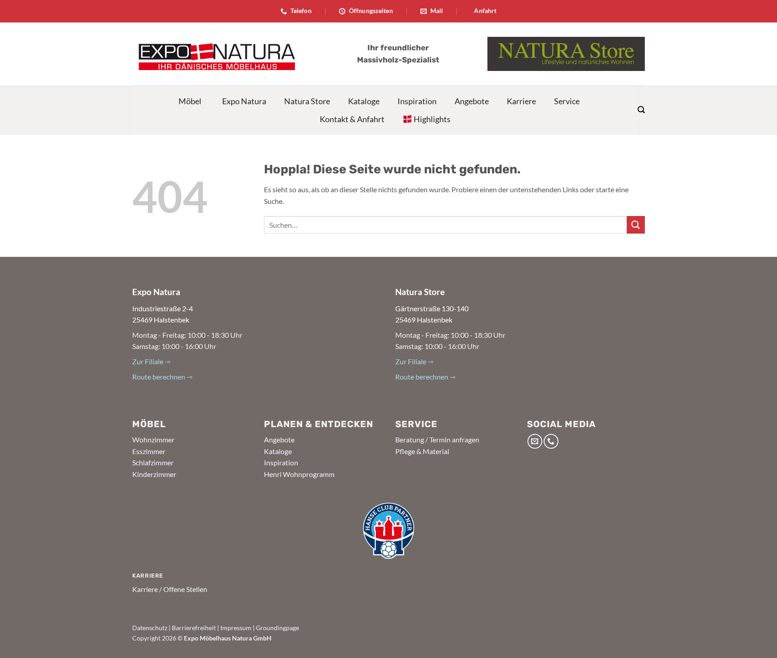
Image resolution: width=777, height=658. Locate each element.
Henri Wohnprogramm (299, 474)
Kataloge (364, 101)
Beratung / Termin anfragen (437, 439)
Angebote (472, 101)
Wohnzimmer (153, 439)
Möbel (190, 101)
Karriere (521, 101)
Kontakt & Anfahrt (352, 119)
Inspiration (417, 101)
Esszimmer (148, 451)
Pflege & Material (422, 451)
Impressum (235, 628)
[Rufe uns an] (551, 441)
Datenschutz (149, 628)
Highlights (432, 119)
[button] (641, 110)
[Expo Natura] (213, 54)
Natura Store (307, 101)
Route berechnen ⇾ (162, 376)
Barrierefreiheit (194, 628)
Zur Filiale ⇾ (151, 361)
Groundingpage (277, 628)
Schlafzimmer (153, 462)
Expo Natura (244, 101)
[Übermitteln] (636, 225)
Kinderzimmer (154, 474)
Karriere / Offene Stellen (169, 589)
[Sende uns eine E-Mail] (534, 441)
